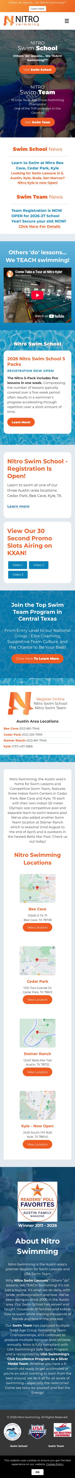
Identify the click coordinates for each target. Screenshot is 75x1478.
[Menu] (66, 21)
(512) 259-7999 (32, 734)
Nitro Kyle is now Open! (38, 183)
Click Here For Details (39, 226)
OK (37, 1472)
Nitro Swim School (50, 703)
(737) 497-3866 (22, 746)
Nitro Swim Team (50, 708)
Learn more (18, 506)
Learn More (37, 8)
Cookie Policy (55, 1464)
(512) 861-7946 (29, 728)
